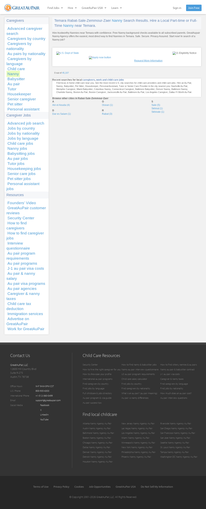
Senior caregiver (21, 99)
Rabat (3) (107, 113)
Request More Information (148, 60)
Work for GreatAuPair (25, 329)
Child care (16, 69)
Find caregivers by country (95, 383)
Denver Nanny (163, 89)
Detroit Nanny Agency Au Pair (97, 456)
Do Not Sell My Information (157, 486)
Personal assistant (23, 109)
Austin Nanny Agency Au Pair (97, 428)
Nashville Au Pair (179, 86)
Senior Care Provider (137, 86)
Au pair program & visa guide (97, 397)
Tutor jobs (16, 163)
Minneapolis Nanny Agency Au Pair (138, 442)
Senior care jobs (21, 174)
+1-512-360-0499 (44, 395)
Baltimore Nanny (179, 89)
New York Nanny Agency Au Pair (137, 447)
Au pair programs (22, 263)
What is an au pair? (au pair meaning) (139, 393)
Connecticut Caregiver (123, 89)
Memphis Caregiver (65, 89)
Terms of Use (40, 486)
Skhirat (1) (157, 108)
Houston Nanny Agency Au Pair (98, 461)
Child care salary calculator (134, 378)
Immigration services (25, 314)
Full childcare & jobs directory (97, 393)
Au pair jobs (17, 158)
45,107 (65, 73)
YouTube (44, 419)
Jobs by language (22, 138)
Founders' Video (21, 203)
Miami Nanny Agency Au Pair (135, 437)
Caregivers (15, 21)
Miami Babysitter (85, 89)
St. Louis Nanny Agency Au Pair (175, 447)
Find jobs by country (131, 383)
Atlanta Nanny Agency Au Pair (97, 423)
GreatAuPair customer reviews (26, 210)
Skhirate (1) (157, 111)
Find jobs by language (93, 388)
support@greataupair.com (48, 400)
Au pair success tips (92, 402)
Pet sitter (15, 104)
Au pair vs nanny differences (135, 397)
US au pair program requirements (138, 374)
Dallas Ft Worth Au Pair (180, 92)
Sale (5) (155, 105)
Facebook (44, 405)
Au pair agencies (22, 288)
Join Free (194, 8)
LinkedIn (44, 414)
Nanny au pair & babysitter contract (177, 369)
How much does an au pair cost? (176, 393)
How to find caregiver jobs (25, 235)
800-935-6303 (42, 390)
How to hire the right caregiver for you (102, 369)
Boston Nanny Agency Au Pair (97, 437)
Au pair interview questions (173, 397)
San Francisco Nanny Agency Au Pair (177, 432)
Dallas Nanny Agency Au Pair (96, 447)
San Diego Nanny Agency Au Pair (176, 428)
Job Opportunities (100, 486)
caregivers (88, 79)
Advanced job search (25, 123)
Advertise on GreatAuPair (17, 321)
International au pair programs (97, 378)
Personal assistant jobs (22, 186)
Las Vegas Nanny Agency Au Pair (137, 428)
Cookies (79, 486)
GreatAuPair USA (126, 486)
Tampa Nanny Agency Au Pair (174, 452)
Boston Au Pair (80, 92)
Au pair (13, 84)
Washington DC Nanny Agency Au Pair (178, 456)
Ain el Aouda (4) (61, 105)
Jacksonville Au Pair (117, 92)
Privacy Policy (61, 486)
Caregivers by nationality (19, 46)
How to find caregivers (16, 225)
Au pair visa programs (26, 283)
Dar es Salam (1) (61, 113)
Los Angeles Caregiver (157, 92)
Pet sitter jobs (19, 179)
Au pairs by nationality (26, 54)
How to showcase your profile (97, 374)
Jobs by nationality (23, 133)
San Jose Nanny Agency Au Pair (175, 437)
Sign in (177, 8)
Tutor (11, 89)
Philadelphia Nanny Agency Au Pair (139, 452)
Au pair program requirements (20, 255)
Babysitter (16, 79)
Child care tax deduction (18, 306)
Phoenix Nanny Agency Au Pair (136, 456)
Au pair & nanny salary (20, 276)
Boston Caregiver (97, 92)
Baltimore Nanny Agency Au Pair (98, 432)
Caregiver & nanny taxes (23, 296)
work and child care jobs (110, 79)
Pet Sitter (79, 86)
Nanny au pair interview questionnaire (140, 369)
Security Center (20, 218)
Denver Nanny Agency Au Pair (97, 452)
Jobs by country (21, 128)
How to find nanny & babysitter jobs (139, 364)
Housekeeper (19, 94)
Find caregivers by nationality (136, 388)
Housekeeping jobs (24, 169)
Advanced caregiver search (24, 31)
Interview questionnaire (18, 245)
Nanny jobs (17, 148)
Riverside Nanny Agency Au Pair (175, 423)
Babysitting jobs (21, 153)
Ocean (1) (107, 105)
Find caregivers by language (174, 383)
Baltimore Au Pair (136, 92)
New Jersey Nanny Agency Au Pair (138, 423)
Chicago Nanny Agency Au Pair (97, 442)
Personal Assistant (109, 86)
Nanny (13, 74)
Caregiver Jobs (18, 115)
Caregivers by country (26, 38)
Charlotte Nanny (64, 92)
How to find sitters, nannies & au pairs (178, 364)
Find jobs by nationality (171, 388)
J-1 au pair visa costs (25, 268)
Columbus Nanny (102, 89)
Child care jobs (20, 143)
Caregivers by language (19, 61)
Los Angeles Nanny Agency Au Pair (138, 432)
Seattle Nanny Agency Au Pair (174, 442)
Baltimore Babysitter (145, 89)
